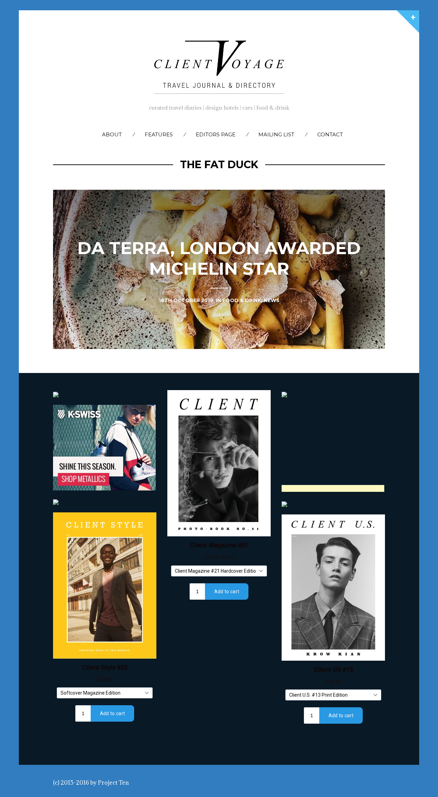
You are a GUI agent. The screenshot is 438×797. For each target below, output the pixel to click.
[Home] (219, 65)
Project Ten (113, 782)
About (112, 134)
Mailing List (276, 134)
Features (159, 134)
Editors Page (215, 134)
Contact (330, 134)
